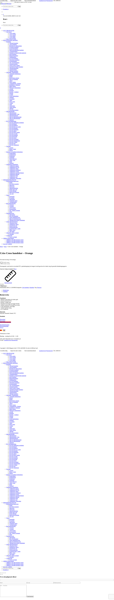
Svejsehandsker (13, 384)
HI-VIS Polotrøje (13, 458)
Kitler (10, 484)
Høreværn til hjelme (14, 515)
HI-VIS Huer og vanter (15, 449)
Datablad (5, 291)
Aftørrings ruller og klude (12, 555)
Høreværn (11, 508)
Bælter (11, 399)
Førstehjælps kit (13, 548)
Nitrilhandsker (12, 380)
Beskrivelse (6, 290)
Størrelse (2, 269)
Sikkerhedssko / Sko (14, 437)
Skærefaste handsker (14, 382)
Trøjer (10, 423)
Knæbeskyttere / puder (14, 551)
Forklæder (11, 480)
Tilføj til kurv (3, 286)
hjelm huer (12, 509)
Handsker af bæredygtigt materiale (17, 375)
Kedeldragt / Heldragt (14, 407)
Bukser (11, 398)
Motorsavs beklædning (14, 410)
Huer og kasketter (13, 402)
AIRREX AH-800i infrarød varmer (14, 565)
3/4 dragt (11, 529)
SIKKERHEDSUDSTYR (9, 502)
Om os (1, 327)
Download (2, 319)
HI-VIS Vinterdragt (14, 467)
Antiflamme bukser (14, 488)
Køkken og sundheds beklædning (14, 474)
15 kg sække (12, 359)
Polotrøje (11, 413)
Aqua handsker (13, 367)
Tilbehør (11, 431)
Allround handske (13, 366)
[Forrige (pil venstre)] (0, 574)
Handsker (32, 287)
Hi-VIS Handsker (13, 381)
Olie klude (11, 554)
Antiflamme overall (14, 494)
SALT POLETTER (11, 361)
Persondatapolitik (4, 326)
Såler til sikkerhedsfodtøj (15, 440)
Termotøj (8, 469)
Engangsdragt (12, 532)
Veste (10, 427)
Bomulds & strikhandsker (15, 368)
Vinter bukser (12, 430)
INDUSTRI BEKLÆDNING (10, 363)
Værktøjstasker (13, 525)
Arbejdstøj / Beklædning (12, 395)
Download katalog (13, 433)
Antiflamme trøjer (13, 498)
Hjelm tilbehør (12, 513)
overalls (11, 412)
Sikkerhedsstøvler (13, 438)
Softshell (11, 420)
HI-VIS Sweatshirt (13, 462)
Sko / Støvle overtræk (14, 533)
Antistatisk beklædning (15, 396)
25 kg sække (12, 360)
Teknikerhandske (13, 387)
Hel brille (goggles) (14, 506)
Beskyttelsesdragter (11, 526)
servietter (11, 557)
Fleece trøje (12, 424)
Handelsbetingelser (4, 324)
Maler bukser (12, 409)
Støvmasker (12, 537)
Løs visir (11, 516)
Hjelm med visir (13, 512)
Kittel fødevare (13, 481)
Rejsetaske (12, 519)
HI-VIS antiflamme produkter (16, 445)
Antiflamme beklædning (12, 487)
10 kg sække (12, 356)
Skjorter (11, 416)
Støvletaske (12, 522)
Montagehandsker (13, 378)
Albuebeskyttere (13, 546)
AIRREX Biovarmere (8, 561)
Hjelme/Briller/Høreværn (12, 504)
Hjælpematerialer (13, 550)
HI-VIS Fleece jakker (14, 455)
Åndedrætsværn (10, 536)
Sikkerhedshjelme (13, 511)
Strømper (11, 442)
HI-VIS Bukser (13, 447)
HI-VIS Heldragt (13, 448)
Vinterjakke (12, 428)
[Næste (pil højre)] (2, 574)
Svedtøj (11, 417)
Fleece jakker (12, 405)
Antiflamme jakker (13, 491)
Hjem (1, 246)
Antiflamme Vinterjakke (15, 501)
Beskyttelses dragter (14, 400)
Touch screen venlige (14, 388)
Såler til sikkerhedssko (14, 441)
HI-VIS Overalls (13, 456)
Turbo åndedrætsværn (14, 540)
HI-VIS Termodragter (14, 463)
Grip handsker (25, 287)
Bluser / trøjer (12, 472)
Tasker (7, 518)
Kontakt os (5, 569)
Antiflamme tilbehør (14, 497)
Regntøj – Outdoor (14, 414)
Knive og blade (13, 559)
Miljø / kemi (12, 553)
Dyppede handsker (14, 370)
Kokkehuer (12, 479)
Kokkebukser (12, 477)
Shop (5, 246)
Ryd (15, 269)
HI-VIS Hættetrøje (13, 452)
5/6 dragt (11, 527)
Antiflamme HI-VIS (14, 490)
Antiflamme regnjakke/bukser (16, 495)
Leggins (11, 470)
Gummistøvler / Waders (15, 406)
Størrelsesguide (8, 282)
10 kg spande (12, 357)
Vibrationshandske (13, 391)
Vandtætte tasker (13, 523)
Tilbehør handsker (13, 393)
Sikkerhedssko (12, 435)
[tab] (58, 290)
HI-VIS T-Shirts (13, 465)
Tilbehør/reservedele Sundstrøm (17, 543)
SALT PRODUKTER (8, 353)
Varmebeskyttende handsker (16, 389)
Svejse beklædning (14, 419)
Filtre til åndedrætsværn (15, 541)
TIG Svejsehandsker (14, 385)
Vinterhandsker (13, 392)
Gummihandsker (13, 374)
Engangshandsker (13, 371)
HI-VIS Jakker (13, 453)
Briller (10, 505)
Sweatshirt (11, 421)
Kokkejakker (12, 476)
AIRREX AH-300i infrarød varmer (14, 564)
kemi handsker (12, 377)
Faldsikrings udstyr (14, 547)
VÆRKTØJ (9, 558)
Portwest (39, 287)
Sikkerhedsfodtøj (10, 434)
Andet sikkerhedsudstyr (12, 544)
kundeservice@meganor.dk (46, 0)
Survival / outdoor (7, 566)
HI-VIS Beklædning (11, 444)
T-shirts (11, 426)
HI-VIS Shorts (12, 460)
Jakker (10, 403)
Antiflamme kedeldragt (15, 493)
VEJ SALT (9, 354)
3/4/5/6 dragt (12, 530)
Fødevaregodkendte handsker (16, 373)
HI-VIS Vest (12, 466)
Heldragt (11, 486)
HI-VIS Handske (13, 451)
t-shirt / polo (12, 483)
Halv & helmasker (13, 539)
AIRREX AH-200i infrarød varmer (14, 562)
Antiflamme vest (13, 500)
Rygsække (11, 520)
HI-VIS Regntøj (13, 459)
